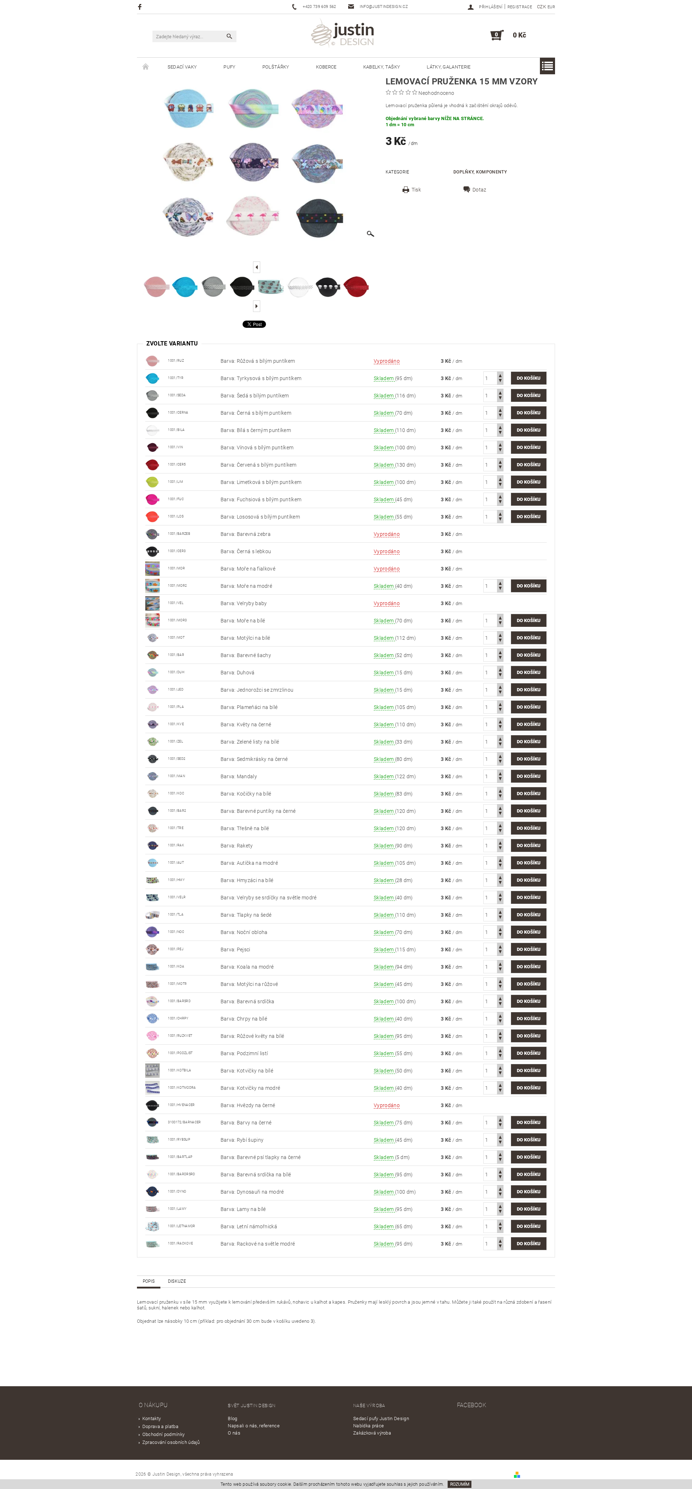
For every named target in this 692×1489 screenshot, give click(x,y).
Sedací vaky (182, 67)
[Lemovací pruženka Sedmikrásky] (152, 758)
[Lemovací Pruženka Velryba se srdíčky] (152, 897)
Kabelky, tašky (381, 67)
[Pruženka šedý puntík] (152, 395)
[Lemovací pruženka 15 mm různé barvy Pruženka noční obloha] (152, 931)
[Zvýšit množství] (500, 374)
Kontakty (151, 1418)
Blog (232, 1418)
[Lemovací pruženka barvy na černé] (152, 1122)
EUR (551, 7)
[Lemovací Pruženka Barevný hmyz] (152, 879)
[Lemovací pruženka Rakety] (152, 845)
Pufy (229, 67)
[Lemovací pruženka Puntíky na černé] (152, 810)
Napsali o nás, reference (254, 1425)
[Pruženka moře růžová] (152, 620)
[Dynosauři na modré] (152, 1191)
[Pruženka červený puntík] (152, 464)
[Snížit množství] (500, 381)
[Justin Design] (343, 34)
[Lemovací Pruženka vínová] (152, 447)
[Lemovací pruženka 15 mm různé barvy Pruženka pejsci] (152, 949)
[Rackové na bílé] (152, 1243)
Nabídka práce (368, 1425)
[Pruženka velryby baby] (152, 602)
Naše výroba (369, 1405)
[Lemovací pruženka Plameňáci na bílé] (152, 706)
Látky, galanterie (448, 67)
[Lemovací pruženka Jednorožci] (152, 689)
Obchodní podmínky (163, 1434)
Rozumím (459, 1484)
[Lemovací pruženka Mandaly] (152, 776)
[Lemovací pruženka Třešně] (152, 828)
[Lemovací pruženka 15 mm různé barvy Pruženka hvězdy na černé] (152, 1104)
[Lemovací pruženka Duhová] (152, 672)
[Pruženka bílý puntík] (152, 429)
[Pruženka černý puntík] (152, 412)
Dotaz (480, 190)
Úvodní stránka (145, 67)
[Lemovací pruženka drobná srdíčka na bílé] (152, 1174)
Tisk (416, 190)
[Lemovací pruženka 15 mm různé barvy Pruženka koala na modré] (152, 966)
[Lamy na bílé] (152, 1208)
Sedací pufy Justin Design (381, 1418)
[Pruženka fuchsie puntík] (152, 499)
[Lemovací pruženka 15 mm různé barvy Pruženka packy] (152, 914)
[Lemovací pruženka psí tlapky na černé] (152, 1156)
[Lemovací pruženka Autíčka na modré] (152, 862)
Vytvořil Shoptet (538, 1474)
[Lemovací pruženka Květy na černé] (152, 724)
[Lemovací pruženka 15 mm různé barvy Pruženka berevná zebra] (152, 533)
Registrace (519, 7)
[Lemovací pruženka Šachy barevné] (152, 654)
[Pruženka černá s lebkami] (152, 551)
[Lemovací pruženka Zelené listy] (152, 741)
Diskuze (177, 1281)
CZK (541, 6)
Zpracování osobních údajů (171, 1442)
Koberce (326, 67)
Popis (149, 1281)
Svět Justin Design (251, 1405)
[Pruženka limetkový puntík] (152, 481)
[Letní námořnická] (152, 1226)
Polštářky (275, 67)
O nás (234, 1433)
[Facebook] (141, 7)
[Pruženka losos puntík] (152, 516)
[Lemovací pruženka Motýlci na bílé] (152, 637)
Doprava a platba (160, 1426)
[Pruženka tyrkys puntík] (152, 377)
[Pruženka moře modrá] (152, 585)
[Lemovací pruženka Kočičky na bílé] (152, 793)
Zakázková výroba (372, 1433)
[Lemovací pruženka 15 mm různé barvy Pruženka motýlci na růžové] (152, 983)
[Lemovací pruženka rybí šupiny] (152, 1139)
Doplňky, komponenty (480, 172)
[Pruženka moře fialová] (152, 568)
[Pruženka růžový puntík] (152, 360)
